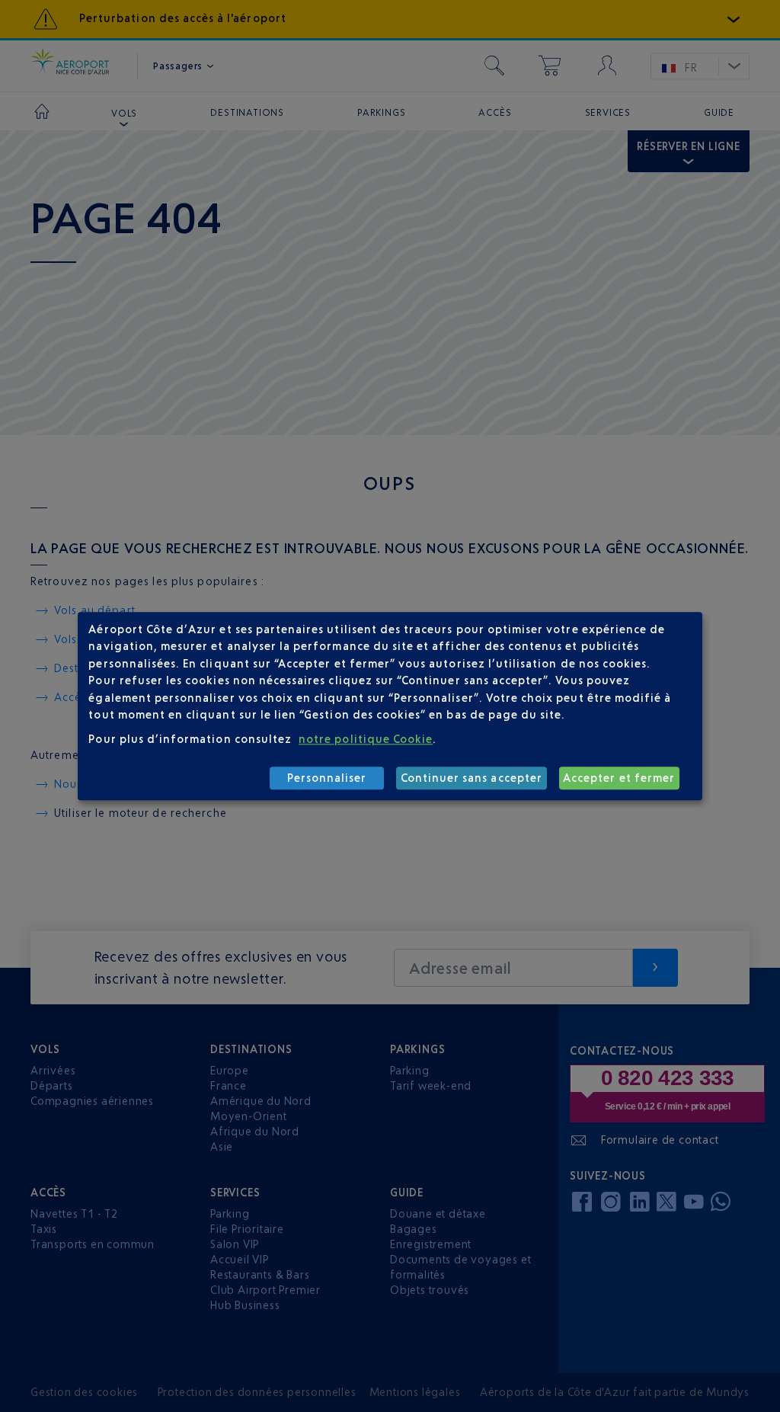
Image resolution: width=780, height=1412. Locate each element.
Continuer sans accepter (471, 778)
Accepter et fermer (619, 778)
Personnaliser (327, 778)
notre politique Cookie (366, 739)
